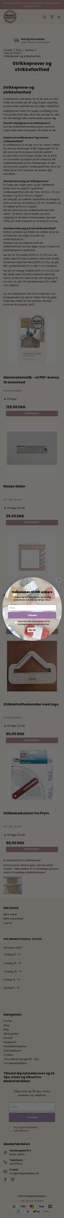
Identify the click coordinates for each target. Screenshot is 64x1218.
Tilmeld (32, 615)
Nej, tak (32, 630)
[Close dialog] (59, 580)
